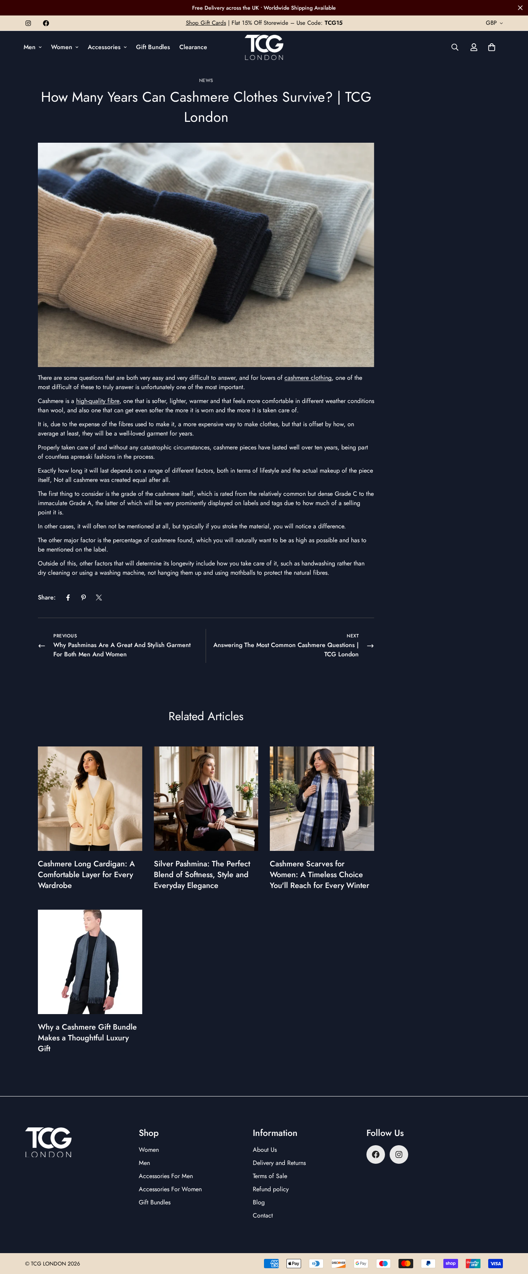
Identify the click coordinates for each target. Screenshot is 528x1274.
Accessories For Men (166, 1176)
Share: (47, 597)
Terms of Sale (270, 1176)
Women (61, 47)
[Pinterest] (83, 597)
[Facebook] (46, 23)
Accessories (104, 47)
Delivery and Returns (279, 1162)
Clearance (193, 47)
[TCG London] (264, 47)
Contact (263, 1215)
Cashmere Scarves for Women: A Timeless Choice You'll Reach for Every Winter (319, 874)
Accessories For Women (170, 1189)
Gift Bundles (153, 47)
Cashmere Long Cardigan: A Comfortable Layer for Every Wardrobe (86, 874)
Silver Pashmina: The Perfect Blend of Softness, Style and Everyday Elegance (202, 874)
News (206, 80)
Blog (259, 1202)
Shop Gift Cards (206, 23)
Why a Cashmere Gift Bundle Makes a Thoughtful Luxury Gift (87, 1037)
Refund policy (271, 1189)
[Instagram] (28, 23)
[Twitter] (99, 597)
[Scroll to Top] (513, 1232)
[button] (492, 47)
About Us (265, 1149)
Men (30, 47)
